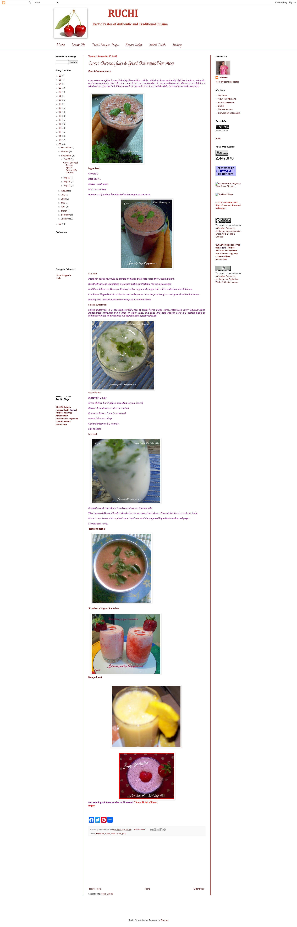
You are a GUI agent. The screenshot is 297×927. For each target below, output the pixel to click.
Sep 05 (67, 181)
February (65, 215)
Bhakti (221, 106)
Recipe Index (133, 45)
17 (60, 112)
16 (60, 116)
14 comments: (140, 829)
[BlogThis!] (154, 829)
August (64, 191)
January (65, 219)
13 (60, 128)
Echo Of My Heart (226, 102)
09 (60, 144)
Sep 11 (67, 178)
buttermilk (100, 834)
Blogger (164, 920)
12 (60, 132)
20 (60, 100)
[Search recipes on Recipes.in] (224, 194)
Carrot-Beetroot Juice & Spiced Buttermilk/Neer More (131, 64)
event (119, 834)
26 (60, 76)
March (64, 211)
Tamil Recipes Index (105, 45)
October (65, 151)
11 (60, 136)
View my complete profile (227, 82)
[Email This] (151, 829)
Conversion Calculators (229, 113)
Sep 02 (67, 185)
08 (60, 224)
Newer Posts (95, 889)
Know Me (78, 45)
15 (60, 120)
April (63, 207)
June (63, 199)
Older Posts (199, 889)
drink (113, 834)
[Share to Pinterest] (164, 829)
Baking (177, 45)
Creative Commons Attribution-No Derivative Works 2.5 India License (227, 279)
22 (60, 92)
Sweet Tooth (157, 45)
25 (60, 80)
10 (60, 140)
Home (61, 45)
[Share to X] (158, 829)
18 (60, 108)
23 (60, 88)
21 (60, 96)
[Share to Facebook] (161, 829)
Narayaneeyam (225, 109)
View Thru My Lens (227, 99)
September (66, 156)
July (63, 195)
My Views (222, 95)
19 (60, 104)
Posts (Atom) (107, 894)
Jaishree (223, 77)
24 (60, 84)
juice (124, 834)
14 (60, 124)
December (66, 147)
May (63, 203)
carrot (107, 834)
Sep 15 (67, 159)
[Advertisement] (147, 861)
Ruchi (72, 410)
